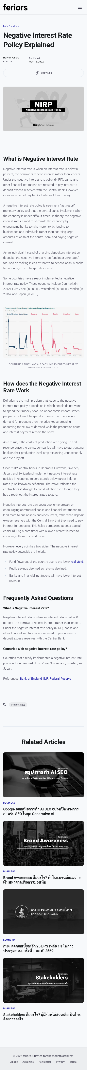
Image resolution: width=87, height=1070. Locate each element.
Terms (73, 1062)
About (14, 1062)
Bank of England (31, 678)
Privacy (60, 1062)
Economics (11, 26)
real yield (77, 562)
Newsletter (45, 1062)
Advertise (28, 1062)
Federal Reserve (60, 678)
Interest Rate (18, 704)
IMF (45, 678)
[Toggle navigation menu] (80, 7)
